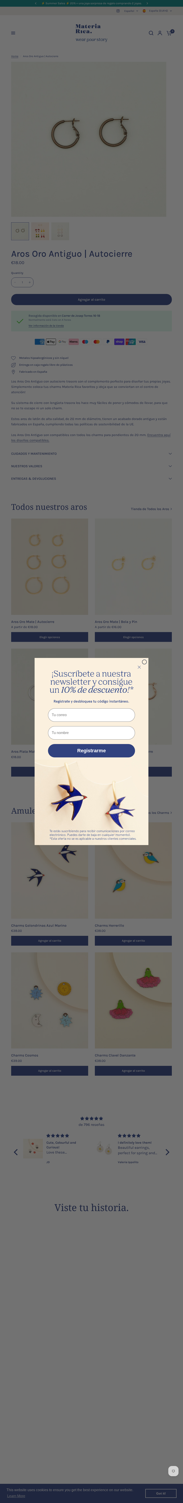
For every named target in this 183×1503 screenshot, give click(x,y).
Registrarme (91, 750)
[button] (91, 682)
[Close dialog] (144, 662)
